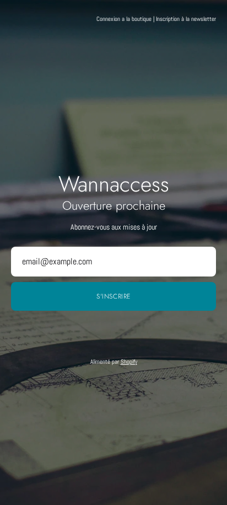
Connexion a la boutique (124, 19)
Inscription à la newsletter (186, 19)
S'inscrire (113, 296)
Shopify (129, 361)
